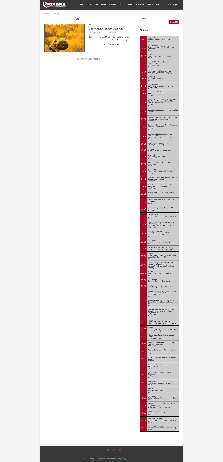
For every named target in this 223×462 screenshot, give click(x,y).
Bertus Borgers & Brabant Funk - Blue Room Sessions (161, 263)
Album (103, 5)
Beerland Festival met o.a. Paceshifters (158, 365)
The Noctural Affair (155, 419)
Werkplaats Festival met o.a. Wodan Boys (162, 358)
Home (81, 5)
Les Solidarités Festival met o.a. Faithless (160, 92)
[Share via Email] (118, 44)
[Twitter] (170, 4)
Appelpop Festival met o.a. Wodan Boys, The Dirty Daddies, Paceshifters (163, 301)
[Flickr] (176, 4)
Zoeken (143, 18)
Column (129, 5)
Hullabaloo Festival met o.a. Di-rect (162, 162)
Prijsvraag (140, 5)
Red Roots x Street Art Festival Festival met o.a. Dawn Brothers (161, 208)
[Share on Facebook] (107, 44)
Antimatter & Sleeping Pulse (159, 71)
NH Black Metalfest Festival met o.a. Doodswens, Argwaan (162, 178)
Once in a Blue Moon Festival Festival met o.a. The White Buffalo (162, 125)
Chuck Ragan (153, 45)
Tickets (150, 41)
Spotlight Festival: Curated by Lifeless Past (160, 135)
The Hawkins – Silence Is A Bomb (106, 28)
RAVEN (151, 272)
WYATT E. (151, 77)
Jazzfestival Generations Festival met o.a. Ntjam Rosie (161, 343)
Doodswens (152, 279)
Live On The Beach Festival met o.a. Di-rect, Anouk (162, 62)
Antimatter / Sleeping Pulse (159, 143)
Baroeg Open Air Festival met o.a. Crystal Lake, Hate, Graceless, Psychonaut (161, 311)
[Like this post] (105, 44)
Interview (112, 5)
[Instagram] (173, 4)
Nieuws (89, 5)
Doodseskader (153, 240)
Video (121, 5)
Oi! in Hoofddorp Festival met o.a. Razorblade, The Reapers (161, 185)
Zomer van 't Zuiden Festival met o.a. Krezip (162, 193)
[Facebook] (168, 4)
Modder (151, 149)
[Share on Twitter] (110, 44)
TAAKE (150, 327)
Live (96, 5)
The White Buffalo (155, 231)
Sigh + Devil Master (155, 426)
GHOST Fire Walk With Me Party (160, 248)
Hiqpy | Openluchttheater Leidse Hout (161, 336)
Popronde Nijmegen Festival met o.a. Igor (162, 350)
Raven (150, 285)
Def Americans (154, 411)
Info (157, 5)
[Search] (179, 4)
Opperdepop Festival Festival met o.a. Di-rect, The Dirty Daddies (163, 292)
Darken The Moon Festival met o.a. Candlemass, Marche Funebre (161, 170)
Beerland (151, 381)
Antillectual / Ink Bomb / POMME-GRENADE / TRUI (161, 223)
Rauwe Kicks (153, 215)
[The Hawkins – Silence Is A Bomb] (64, 38)
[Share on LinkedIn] (115, 44)
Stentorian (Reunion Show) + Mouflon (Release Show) (162, 404)
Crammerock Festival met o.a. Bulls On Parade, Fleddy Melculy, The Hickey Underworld (162, 100)
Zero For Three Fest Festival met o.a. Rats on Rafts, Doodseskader (162, 118)
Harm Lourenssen (133, 459)
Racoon (151, 320)
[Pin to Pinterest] (113, 44)
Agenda (150, 5)
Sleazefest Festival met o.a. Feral (161, 200)
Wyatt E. (151, 38)
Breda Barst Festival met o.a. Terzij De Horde (163, 111)
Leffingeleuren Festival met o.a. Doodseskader (160, 373)
